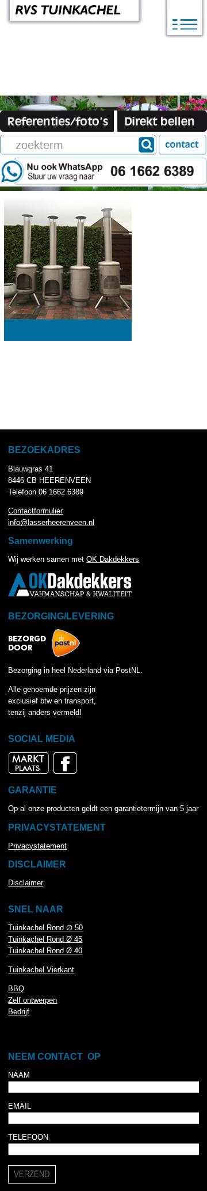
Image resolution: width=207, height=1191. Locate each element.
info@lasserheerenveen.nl (51, 522)
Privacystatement (37, 846)
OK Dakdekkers (112, 559)
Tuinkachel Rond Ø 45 (45, 939)
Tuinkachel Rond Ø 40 (45, 950)
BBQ (16, 988)
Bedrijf (18, 1011)
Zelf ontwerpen (32, 1000)
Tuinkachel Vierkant (41, 969)
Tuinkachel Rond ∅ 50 (45, 927)
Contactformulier (35, 511)
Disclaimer (25, 882)
